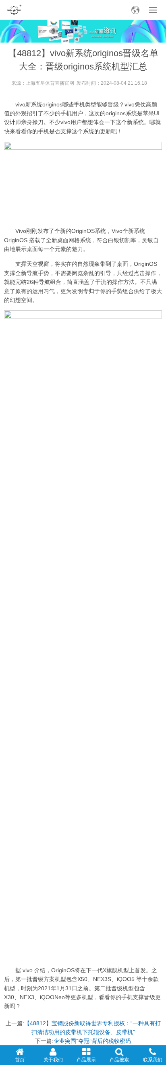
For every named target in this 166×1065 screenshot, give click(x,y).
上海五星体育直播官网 (50, 83)
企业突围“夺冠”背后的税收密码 (92, 1041)
